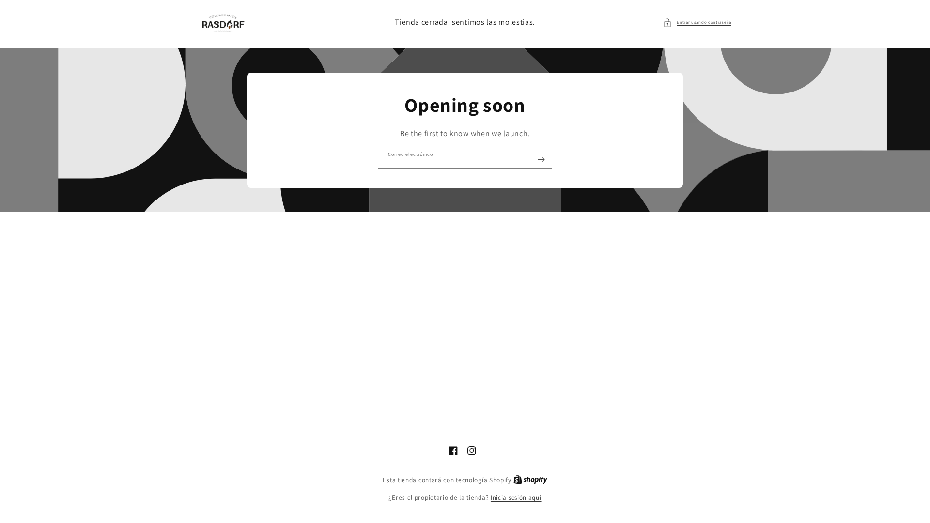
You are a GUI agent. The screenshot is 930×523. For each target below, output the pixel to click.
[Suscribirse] (541, 160)
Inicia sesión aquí (516, 497)
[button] (697, 22)
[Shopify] (530, 480)
